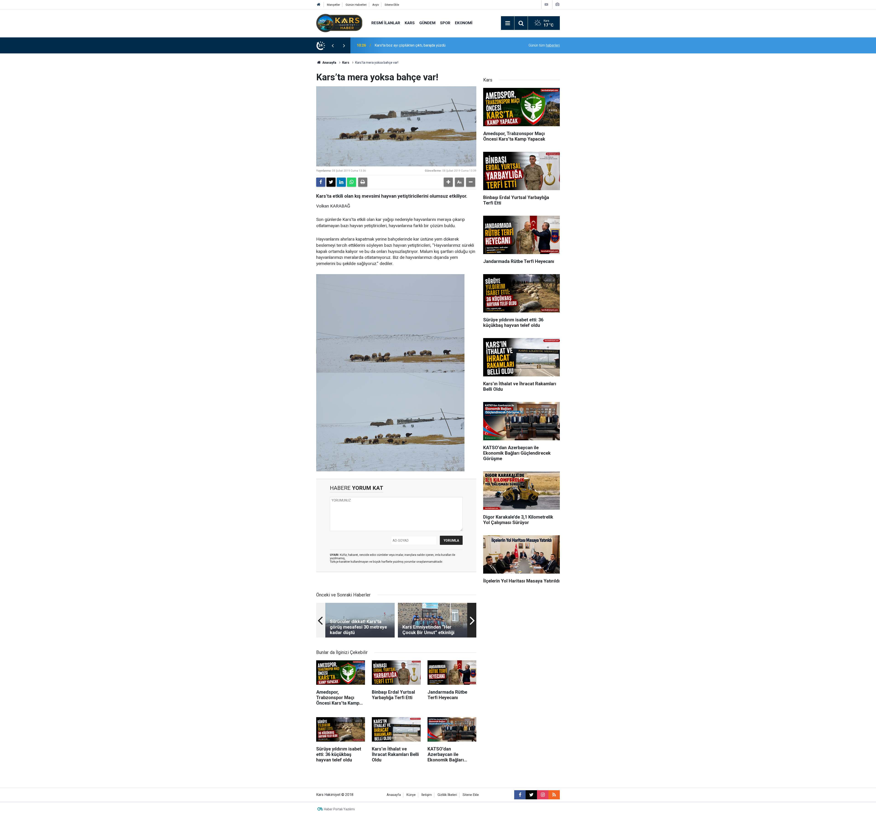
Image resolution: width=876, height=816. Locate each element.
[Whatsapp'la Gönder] (351, 182)
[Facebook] (320, 182)
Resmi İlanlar (385, 23)
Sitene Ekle (392, 4)
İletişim (426, 795)
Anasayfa (329, 62)
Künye (411, 795)
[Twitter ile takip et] (531, 794)
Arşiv (375, 4)
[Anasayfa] (318, 4)
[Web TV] (546, 4)
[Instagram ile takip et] (542, 794)
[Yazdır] (362, 182)
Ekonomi (463, 23)
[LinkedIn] (341, 182)
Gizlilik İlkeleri (447, 795)
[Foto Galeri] (557, 4)
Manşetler (333, 4)
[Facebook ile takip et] (520, 794)
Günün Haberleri (356, 4)
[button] (448, 182)
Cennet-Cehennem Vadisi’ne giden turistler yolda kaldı (418, 45)
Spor (445, 23)
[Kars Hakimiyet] (339, 23)
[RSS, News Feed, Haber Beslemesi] (554, 794)
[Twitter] (331, 182)
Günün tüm (544, 45)
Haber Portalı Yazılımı (339, 809)
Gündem (427, 23)
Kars (410, 23)
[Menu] (507, 23)
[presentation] (332, 45)
